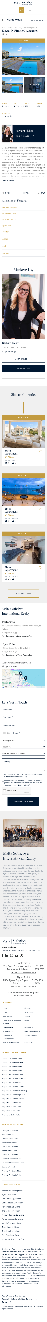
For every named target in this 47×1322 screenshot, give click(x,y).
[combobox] (7, 733)
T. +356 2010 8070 (9, 651)
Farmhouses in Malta (10, 1155)
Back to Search (14, 20)
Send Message (22, 136)
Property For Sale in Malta (11, 1175)
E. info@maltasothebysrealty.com (16, 662)
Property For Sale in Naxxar (12, 1070)
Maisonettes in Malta (10, 1146)
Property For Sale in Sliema (12, 1058)
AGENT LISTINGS (21, 359)
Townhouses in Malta (10, 1138)
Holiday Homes (8, 1031)
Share (7, 193)
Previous (5, 59)
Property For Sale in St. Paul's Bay (14, 1090)
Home (5, 1008)
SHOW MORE (8, 180)
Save (43, 193)
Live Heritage (8, 1027)
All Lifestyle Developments (12, 1190)
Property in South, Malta (11, 1111)
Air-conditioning (23, 219)
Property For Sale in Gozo (11, 1103)
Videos (27, 1016)
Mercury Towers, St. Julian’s (13, 1215)
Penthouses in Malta (10, 1142)
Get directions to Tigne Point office (17, 655)
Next (42, 59)
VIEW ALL (20, 593)
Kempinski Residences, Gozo (13, 1239)
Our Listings (20, 1296)
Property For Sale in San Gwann (14, 1078)
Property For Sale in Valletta (12, 1062)
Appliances (23, 225)
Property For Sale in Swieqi (12, 1066)
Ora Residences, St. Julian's (13, 1203)
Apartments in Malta (9, 1151)
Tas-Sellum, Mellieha (10, 1227)
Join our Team (34, 950)
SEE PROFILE (21, 368)
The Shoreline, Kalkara (11, 1231)
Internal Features (23, 213)
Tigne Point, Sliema (10, 1194)
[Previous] (5, 435)
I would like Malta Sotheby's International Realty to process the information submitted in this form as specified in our (23, 782)
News (26, 1020)
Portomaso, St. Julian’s (11, 1207)
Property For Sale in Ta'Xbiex (13, 1074)
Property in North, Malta (11, 1115)
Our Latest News (9, 950)
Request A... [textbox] (6, 746)
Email (26, 193)
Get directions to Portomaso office (17, 636)
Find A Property (8, 1296)
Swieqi (8, 450)
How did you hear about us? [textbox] (13, 753)
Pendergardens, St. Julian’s (12, 1219)
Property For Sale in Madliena (13, 1086)
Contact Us (28, 1042)
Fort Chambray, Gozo (10, 1235)
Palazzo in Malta (8, 1134)
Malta (4, 27)
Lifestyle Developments (33, 1031)
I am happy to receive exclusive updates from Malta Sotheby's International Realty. (24, 775)
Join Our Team (8, 1016)
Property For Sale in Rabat (12, 1082)
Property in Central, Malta (11, 1107)
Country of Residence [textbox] (11, 740)
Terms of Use (7, 1302)
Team (5, 1012)
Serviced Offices (30, 1035)
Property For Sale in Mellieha (13, 1099)
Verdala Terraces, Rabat (11, 1223)
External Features (23, 207)
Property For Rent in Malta (12, 1171)
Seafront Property (9, 1167)
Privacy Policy (31, 1299)
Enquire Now (37, 20)
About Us (27, 1008)
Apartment (11, 453)
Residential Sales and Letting (13, 1299)
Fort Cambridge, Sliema (11, 1199)
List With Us (22, 950)
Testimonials (29, 1012)
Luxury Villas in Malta (10, 1130)
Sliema (11, 27)
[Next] (41, 435)
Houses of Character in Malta (13, 1163)
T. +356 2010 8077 (9, 351)
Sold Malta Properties (11, 1042)
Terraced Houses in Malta (11, 1159)
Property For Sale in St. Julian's (13, 1094)
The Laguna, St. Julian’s (11, 1211)
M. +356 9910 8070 (10, 666)
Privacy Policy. (22, 785)
